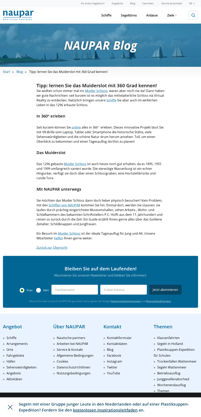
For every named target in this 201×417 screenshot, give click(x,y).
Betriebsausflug (168, 373)
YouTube (113, 373)
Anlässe (152, 15)
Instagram (114, 361)
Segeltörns (129, 15)
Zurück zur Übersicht (52, 247)
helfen (58, 238)
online (76, 127)
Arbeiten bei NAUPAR (72, 344)
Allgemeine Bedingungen (75, 355)
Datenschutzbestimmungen (126, 301)
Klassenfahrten (168, 338)
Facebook (114, 355)
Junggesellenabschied (173, 379)
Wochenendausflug (171, 385)
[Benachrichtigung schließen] (10, 407)
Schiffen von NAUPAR (64, 205)
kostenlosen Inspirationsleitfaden (105, 410)
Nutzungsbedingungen (158, 301)
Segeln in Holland (170, 344)
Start (6, 72)
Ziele (170, 15)
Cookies (62, 361)
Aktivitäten (14, 379)
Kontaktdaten (117, 344)
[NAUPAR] (18, 15)
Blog (132, 3)
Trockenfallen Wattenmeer (177, 361)
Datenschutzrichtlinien (73, 367)
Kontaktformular (119, 338)
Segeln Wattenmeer (171, 367)
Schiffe (106, 15)
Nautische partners (71, 338)
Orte (9, 349)
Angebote (117, 3)
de (190, 3)
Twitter (112, 367)
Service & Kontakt (171, 3)
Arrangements (17, 344)
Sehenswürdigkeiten (21, 367)
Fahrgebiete (15, 355)
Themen (163, 391)
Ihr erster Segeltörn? (93, 3)
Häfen (10, 361)
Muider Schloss (96, 91)
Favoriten (147, 3)
